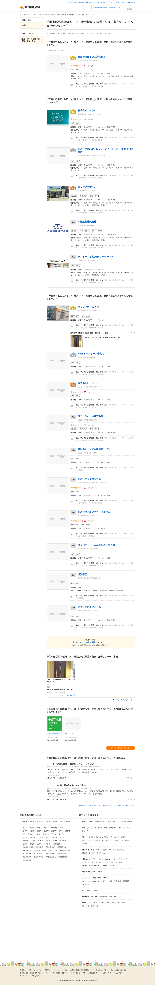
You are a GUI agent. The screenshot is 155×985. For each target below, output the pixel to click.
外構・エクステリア (88, 859)
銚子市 (25, 828)
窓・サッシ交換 (104, 903)
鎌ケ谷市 (33, 837)
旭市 (60, 831)
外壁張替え (120, 850)
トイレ (90, 821)
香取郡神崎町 (50, 847)
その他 (84, 903)
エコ (83, 890)
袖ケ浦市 (25, 841)
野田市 (25, 831)
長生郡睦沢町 (38, 853)
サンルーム (85, 862)
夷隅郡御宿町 (63, 857)
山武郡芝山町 (53, 850)
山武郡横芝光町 (65, 850)
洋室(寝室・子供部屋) (116, 828)
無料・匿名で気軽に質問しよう (120, 748)
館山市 (46, 828)
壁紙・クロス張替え (102, 837)
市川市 (32, 828)
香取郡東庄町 (27, 850)
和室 (105, 828)
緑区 (61, 821)
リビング (90, 828)
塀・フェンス (103, 862)
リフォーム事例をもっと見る (125, 700)
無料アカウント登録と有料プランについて (34, 973)
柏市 (24, 834)
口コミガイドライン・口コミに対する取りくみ (111, 970)
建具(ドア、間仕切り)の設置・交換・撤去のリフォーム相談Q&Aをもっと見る (107, 805)
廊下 (88, 831)
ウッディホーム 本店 (68, 695)
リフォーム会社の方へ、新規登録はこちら (107, 7)
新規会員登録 (101, 2)
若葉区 (55, 821)
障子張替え (125, 840)
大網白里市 (56, 844)
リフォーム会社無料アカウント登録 (94, 973)
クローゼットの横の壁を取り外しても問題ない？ (68, 785)
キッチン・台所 (127, 821)
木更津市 (54, 828)
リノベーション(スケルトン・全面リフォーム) (97, 881)
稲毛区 (48, 821)
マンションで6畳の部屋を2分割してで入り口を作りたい (71, 764)
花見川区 (40, 821)
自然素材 (95, 890)
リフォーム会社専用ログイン (125, 2)
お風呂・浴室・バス (113, 821)
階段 (83, 831)
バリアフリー (92, 903)
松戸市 (62, 828)
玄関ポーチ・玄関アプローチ (119, 862)
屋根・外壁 (85, 850)
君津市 (40, 837)
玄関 (127, 828)
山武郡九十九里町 (40, 850)
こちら (92, 645)
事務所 (100, 872)
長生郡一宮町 (27, 853)
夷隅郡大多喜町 (51, 857)
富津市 (48, 837)
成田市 (39, 831)
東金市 (53, 831)
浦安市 (55, 837)
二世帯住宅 (85, 884)
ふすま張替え (115, 840)
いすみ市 (47, 844)
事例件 (132, 333)
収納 (118, 903)
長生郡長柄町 (27, 857)
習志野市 (67, 831)
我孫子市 (62, 834)
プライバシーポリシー (35, 970)
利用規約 (48, 970)
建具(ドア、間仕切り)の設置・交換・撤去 (95, 840)
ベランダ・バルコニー (104, 859)
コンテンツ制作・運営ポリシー (60, 973)
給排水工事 (94, 906)
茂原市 (32, 831)
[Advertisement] (57, 932)
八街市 (33, 841)
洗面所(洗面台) (100, 821)
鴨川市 (25, 837)
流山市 (45, 834)
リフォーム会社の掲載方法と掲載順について (79, 970)
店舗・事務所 (86, 872)
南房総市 (63, 841)
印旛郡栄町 (39, 847)
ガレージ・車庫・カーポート (91, 865)
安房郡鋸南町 (27, 860)
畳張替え (85, 843)
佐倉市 (46, 831)
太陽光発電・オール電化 (90, 896)
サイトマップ (57, 970)
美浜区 (68, 821)
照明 (123, 903)
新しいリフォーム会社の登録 (84, 642)
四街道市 (63, 837)
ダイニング (98, 828)
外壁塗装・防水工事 (107, 850)
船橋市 (39, 828)
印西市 (40, 841)
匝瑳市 (25, 844)
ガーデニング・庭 (108, 865)
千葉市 (25, 821)
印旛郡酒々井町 (28, 847)
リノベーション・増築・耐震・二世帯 (94, 878)
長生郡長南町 (38, 857)
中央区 (32, 821)
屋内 (83, 828)
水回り (84, 821)
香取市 (32, 844)
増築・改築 (117, 881)
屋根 (97, 850)
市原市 (37, 834)
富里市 (55, 841)
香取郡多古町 (61, 847)
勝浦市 (30, 834)
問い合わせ (76, 973)
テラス (127, 859)
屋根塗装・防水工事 (88, 853)
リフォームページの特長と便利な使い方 (81, 2)
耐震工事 (126, 881)
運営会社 (23, 970)
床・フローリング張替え (119, 837)
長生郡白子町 (61, 853)
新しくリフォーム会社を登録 (29, 976)
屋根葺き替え (101, 853)
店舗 (94, 872)
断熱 (88, 890)
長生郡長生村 (50, 853)
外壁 (92, 850)
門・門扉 (94, 862)
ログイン (111, 2)
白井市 (48, 841)
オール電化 (113, 896)
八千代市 (53, 834)
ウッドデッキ (118, 859)
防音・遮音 (85, 906)
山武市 (39, 844)
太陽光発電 (103, 896)
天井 (113, 903)
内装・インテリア (87, 837)
